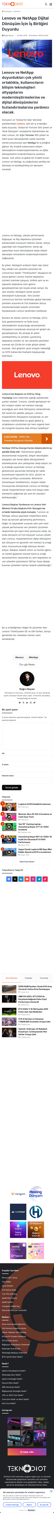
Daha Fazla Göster (27, 862)
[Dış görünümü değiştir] (46, 5)
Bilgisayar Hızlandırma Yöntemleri (16, 1345)
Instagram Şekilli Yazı (11, 1306)
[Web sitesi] (19, 702)
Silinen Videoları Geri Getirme (14, 1332)
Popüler (28, 978)
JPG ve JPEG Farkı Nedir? (12, 1395)
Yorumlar (44, 978)
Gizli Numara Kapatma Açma (14, 1328)
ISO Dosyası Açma (10, 1340)
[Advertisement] (27, 202)
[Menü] (50, 5)
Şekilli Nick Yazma (9, 1298)
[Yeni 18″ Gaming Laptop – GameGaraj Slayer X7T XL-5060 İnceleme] (9, 827)
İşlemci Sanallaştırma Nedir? (14, 1371)
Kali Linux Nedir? (9, 1403)
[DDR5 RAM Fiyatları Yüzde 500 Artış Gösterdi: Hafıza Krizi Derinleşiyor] (9, 989)
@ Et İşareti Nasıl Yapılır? (12, 1357)
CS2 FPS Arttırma (9, 1294)
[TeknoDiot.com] (12, 4)
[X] (23, 702)
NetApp (34, 657)
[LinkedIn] (27, 702)
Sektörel (17, 11)
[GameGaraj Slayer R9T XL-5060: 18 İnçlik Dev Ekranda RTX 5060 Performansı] (9, 839)
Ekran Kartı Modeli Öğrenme (13, 1324)
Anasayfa (8, 11)
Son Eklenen (11, 978)
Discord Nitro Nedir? (10, 1383)
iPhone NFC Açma (9, 1278)
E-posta (5, 764)
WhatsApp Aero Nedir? (11, 1375)
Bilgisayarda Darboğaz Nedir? (14, 1391)
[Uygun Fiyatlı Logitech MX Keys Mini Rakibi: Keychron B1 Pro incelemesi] (9, 852)
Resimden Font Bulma (11, 1349)
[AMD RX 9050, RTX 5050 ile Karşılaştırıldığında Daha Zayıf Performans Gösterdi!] (9, 999)
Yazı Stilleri (6, 1282)
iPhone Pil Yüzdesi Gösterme (14, 1336)
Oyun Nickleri (7, 1286)
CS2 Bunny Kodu (9, 1290)
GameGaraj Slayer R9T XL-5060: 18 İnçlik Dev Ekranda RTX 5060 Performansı (35, 839)
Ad (3, 753)
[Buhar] (34, 702)
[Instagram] (30, 702)
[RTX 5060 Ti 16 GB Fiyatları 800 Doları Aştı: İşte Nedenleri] (9, 1011)
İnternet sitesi (8, 776)
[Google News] (27, 665)
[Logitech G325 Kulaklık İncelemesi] (9, 807)
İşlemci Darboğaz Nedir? (12, 1379)
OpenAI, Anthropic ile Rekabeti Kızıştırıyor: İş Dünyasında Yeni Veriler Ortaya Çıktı (32, 1032)
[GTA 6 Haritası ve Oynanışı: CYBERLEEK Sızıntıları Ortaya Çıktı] (9, 1022)
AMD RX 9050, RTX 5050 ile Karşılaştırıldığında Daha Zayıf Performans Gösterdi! (32, 999)
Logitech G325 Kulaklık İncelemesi (34, 804)
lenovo (20, 657)
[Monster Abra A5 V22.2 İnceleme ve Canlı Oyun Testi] (9, 817)
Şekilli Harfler (7, 1302)
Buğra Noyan (9, 35)
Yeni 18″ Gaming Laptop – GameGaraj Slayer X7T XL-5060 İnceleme (33, 827)
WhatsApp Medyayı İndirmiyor (14, 1353)
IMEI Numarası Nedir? (11, 1387)
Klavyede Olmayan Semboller (14, 1310)
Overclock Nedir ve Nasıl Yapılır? (15, 1399)
